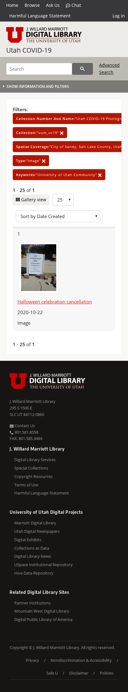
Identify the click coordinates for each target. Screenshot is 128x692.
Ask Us (53, 5)
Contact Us (24, 425)
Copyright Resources (33, 476)
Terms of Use (26, 485)
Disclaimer (78, 673)
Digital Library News (32, 556)
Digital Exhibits (27, 539)
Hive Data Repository (33, 573)
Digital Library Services (35, 459)
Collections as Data (31, 548)
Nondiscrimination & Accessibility (81, 660)
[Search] (82, 69)
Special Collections (31, 468)
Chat (75, 5)
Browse (32, 5)
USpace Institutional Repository (43, 564)
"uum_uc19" (38, 132)
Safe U (52, 673)
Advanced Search (109, 68)
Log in (118, 16)
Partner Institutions (32, 603)
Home (12, 5)
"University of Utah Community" (57, 174)
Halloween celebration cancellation (54, 301)
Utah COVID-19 (29, 50)
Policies (106, 673)
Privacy (32, 660)
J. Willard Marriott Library (33, 401)
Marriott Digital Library (35, 523)
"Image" (29, 160)
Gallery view (33, 200)
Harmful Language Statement (40, 16)
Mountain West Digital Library (41, 611)
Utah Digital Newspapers (37, 531)
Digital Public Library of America (43, 619)
